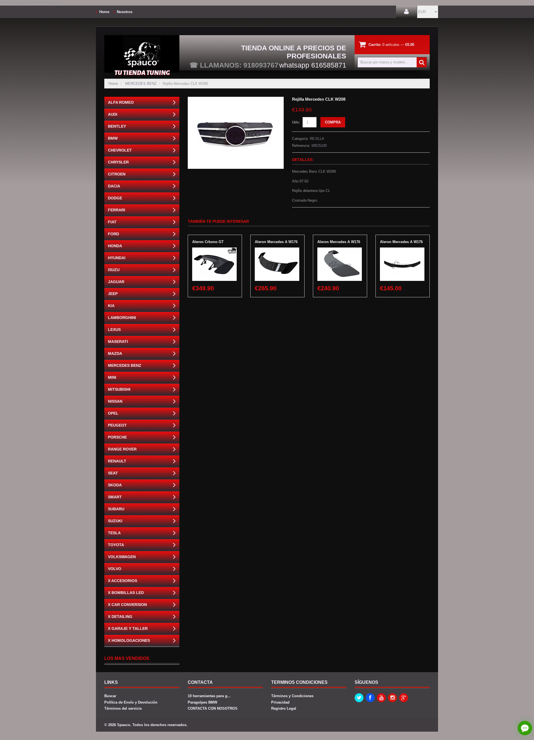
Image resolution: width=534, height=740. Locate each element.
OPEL (113, 413)
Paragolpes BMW (202, 702)
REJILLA (317, 139)
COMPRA (333, 122)
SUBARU (116, 509)
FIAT (112, 222)
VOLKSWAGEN (122, 557)
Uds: (296, 122)
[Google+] (403, 697)
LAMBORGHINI (122, 317)
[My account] (406, 12)
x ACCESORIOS (122, 580)
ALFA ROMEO (121, 102)
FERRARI (116, 210)
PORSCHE (117, 437)
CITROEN (116, 174)
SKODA (115, 485)
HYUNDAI (116, 258)
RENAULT (117, 461)
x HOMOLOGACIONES (129, 640)
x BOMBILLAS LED (126, 592)
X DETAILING (120, 616)
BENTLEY (117, 126)
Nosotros (124, 12)
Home (104, 12)
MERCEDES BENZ (141, 83)
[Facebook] (370, 697)
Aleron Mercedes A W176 (276, 242)
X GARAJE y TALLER (128, 628)
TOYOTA (116, 545)
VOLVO (114, 568)
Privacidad (280, 702)
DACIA (114, 186)
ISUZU (114, 270)
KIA (111, 305)
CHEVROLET (120, 150)
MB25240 (319, 145)
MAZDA (115, 353)
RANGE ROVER (122, 449)
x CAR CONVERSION (127, 604)
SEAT (113, 473)
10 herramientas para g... (209, 696)
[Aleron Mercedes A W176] (277, 250)
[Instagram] (392, 697)
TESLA (114, 533)
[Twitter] (359, 697)
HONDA (115, 246)
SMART (115, 497)
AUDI (112, 114)
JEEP (113, 293)
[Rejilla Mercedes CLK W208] (236, 99)
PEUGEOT (117, 425)
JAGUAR (116, 281)
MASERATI (118, 341)
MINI (112, 377)
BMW (113, 138)
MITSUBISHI (119, 389)
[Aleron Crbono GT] (214, 250)
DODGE (115, 198)
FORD (113, 234)
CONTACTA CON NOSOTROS (213, 708)
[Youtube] (381, 697)
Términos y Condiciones (292, 696)
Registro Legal (283, 708)
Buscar (110, 696)
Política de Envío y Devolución (130, 702)
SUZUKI (115, 521)
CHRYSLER (118, 162)
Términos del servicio (123, 708)
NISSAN (115, 401)
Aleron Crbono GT (208, 242)
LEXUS (114, 329)
